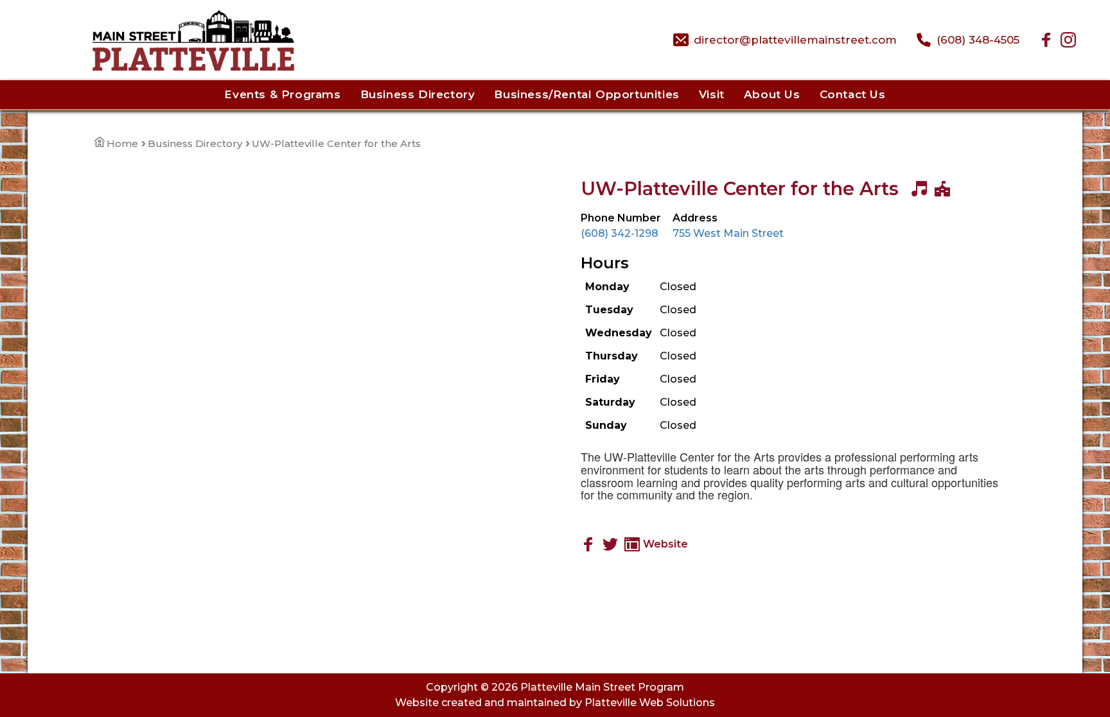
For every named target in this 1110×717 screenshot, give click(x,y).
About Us (772, 94)
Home (122, 143)
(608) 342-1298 (619, 233)
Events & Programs (282, 94)
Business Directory (417, 94)
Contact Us (853, 94)
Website (665, 544)
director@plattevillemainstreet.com (795, 39)
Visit (712, 94)
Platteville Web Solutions (650, 702)
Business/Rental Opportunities (586, 94)
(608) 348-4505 (978, 39)
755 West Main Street (728, 233)
